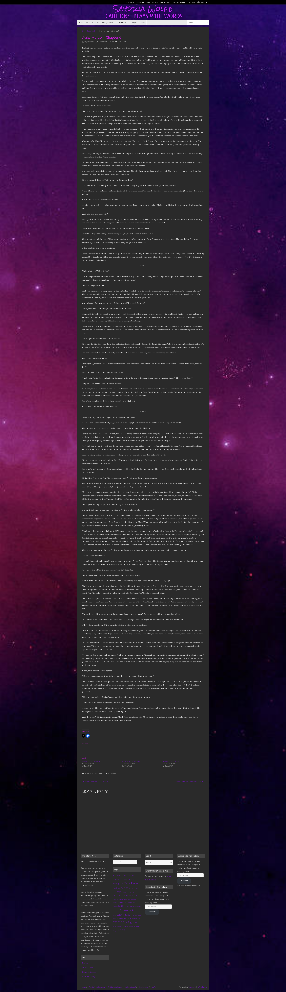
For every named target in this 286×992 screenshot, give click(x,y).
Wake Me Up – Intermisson (188, 782)
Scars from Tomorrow (120, 918)
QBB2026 (121, 915)
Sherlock (200, 2)
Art (114, 875)
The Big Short (131, 922)
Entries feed (87, 967)
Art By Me (119, 875)
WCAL (114, 926)
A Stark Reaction (127, 875)
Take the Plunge (135, 918)
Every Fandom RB (131, 899)
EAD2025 (131, 896)
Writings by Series (115, 987)
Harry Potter (129, 2)
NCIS (148, 2)
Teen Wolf (191, 2)
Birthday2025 (118, 884)
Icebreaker (117, 906)
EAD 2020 (131, 892)
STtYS (129, 918)
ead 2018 (117, 892)
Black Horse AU (91, 774)
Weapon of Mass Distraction (126, 926)
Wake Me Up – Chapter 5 (96, 782)
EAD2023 (116, 896)
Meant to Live (129, 906)
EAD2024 (124, 896)
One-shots (127, 910)
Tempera (192, 987)
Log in (85, 963)
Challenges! (143, 987)
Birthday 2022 (118, 879)
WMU (100, 774)
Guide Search (130, 903)
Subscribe (152, 912)
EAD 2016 (125, 888)
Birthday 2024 (129, 879)
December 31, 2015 (106, 42)
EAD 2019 (125, 892)
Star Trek (155, 2)
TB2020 (117, 922)
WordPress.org (88, 976)
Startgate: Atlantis (178, 2)
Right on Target (137, 915)
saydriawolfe (89, 42)
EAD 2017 (134, 888)
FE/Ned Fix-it (119, 902)
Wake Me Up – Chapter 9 (91, 762)
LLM (122, 906)
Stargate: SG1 (165, 2)
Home (83, 987)
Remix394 (128, 915)
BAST (134, 875)
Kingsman (140, 2)
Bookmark (112, 774)
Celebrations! (130, 987)
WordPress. (202, 987)
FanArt (153, 987)
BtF (119, 888)
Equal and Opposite (122, 899)
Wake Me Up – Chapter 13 (172, 762)
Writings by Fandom (97, 987)
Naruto (117, 911)
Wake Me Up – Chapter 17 (131, 762)
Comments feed (89, 972)
